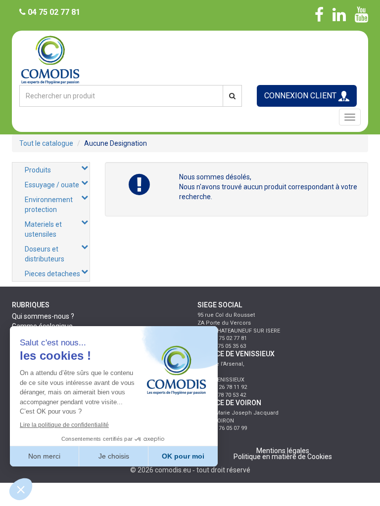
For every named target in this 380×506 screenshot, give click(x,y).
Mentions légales (282, 451)
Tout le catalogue (46, 143)
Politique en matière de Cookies (283, 457)
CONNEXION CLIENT (301, 95)
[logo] (190, 59)
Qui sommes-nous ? (43, 316)
